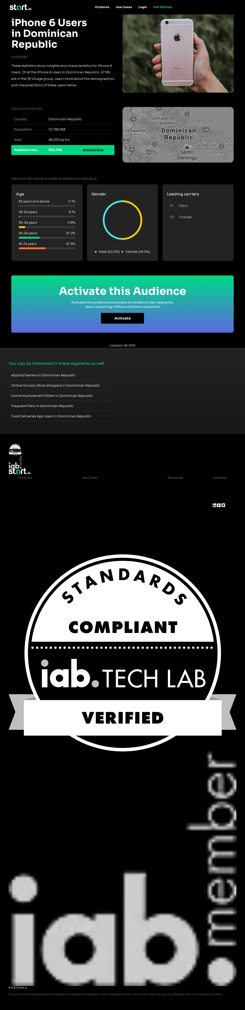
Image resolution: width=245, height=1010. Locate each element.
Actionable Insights (33, 528)
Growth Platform (31, 514)
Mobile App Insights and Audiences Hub (111, 492)
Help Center (173, 521)
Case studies (174, 485)
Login (142, 7)
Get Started (162, 7)
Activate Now (93, 150)
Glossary (171, 499)
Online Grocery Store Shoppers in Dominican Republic (55, 385)
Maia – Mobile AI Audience (38, 485)
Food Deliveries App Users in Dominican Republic (51, 416)
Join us (218, 492)
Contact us (173, 514)
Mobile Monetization (97, 506)
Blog (168, 492)
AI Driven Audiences (33, 499)
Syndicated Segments (35, 506)
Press (217, 499)
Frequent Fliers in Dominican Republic (42, 406)
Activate (122, 318)
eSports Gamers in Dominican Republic (43, 375)
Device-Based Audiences (37, 492)
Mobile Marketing (94, 499)
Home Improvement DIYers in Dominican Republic (52, 396)
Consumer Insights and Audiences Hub (110, 485)
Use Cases (124, 7)
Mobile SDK (27, 521)
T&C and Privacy (176, 506)
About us (219, 485)
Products (102, 7)
